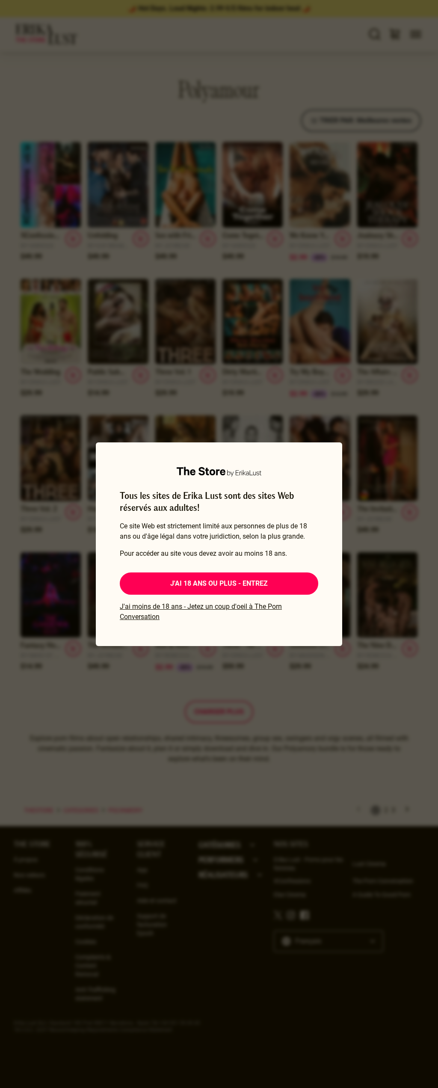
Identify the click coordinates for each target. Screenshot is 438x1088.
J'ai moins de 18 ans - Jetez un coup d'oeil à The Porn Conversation (201, 611)
